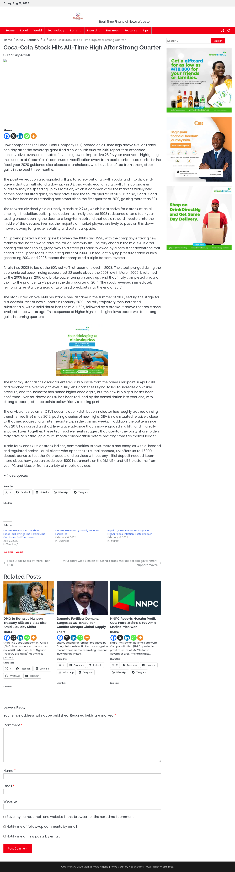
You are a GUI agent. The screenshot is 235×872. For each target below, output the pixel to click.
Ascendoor (136, 866)
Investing (94, 30)
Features (131, 30)
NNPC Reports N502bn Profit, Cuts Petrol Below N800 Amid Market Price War (133, 623)
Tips (146, 30)
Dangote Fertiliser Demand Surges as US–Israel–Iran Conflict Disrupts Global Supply (81, 623)
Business (112, 30)
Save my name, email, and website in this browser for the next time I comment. (70, 816)
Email (8, 786)
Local (24, 30)
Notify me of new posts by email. (33, 836)
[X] (13, 136)
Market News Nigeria (124, 14)
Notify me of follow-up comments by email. (42, 826)
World (38, 30)
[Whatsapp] (27, 136)
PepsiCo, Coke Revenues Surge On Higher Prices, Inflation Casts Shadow (130, 532)
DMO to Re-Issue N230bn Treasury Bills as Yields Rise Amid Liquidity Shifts (24, 623)
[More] (34, 136)
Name (9, 770)
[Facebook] (7, 136)
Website (10, 801)
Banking (76, 30)
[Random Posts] (222, 30)
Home (10, 30)
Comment (13, 725)
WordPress (166, 866)
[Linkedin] (20, 136)
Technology (55, 30)
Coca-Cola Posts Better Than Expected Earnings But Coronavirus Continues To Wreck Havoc (24, 534)
